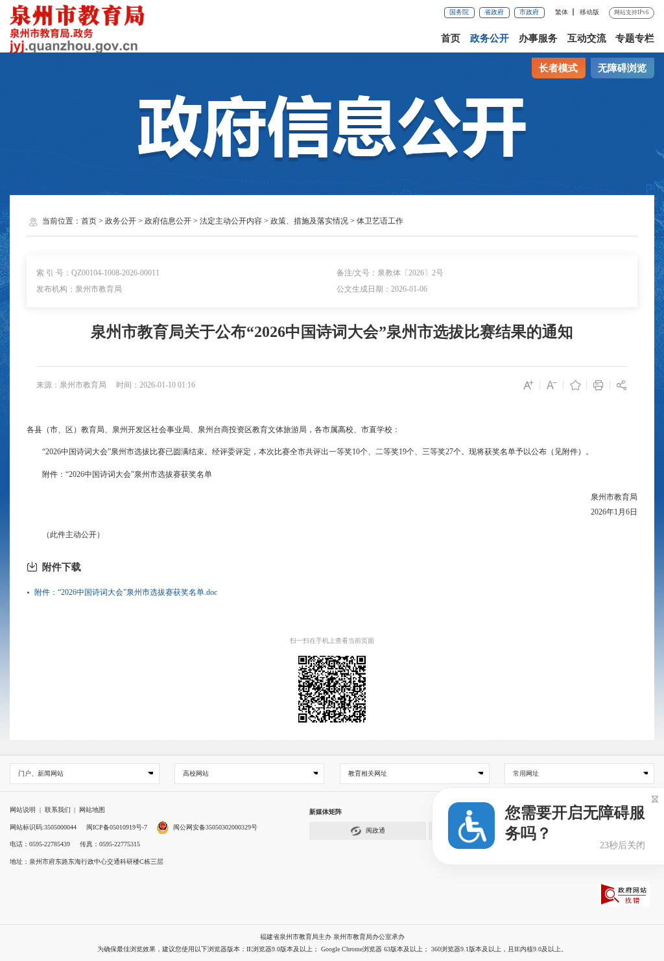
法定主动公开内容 (231, 221)
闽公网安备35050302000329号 (215, 827)
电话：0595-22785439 (40, 844)
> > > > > (242, 221)
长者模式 (558, 68)
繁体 (561, 12)
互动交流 (586, 38)
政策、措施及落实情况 (309, 221)
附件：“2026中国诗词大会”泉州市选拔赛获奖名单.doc (125, 592)
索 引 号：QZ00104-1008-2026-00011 (98, 272)
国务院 (459, 12)
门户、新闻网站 (41, 773)
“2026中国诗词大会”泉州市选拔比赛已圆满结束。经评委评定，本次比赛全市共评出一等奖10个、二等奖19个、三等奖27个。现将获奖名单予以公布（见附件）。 (310, 451)
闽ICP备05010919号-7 (116, 827)
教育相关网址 (367, 773)
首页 (450, 38)
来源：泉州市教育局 (71, 384)
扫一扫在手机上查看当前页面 (332, 640)
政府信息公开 (168, 221)
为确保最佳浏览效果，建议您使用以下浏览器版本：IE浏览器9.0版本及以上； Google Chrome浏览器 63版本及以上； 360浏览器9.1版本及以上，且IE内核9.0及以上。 (332, 949)
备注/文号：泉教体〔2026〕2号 (390, 272)
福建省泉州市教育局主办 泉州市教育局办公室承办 (332, 936)
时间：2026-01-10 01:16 (155, 384)
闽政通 (375, 830)
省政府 (494, 12)
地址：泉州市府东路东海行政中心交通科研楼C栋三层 (86, 861)
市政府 (529, 12)
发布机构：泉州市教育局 (79, 289)
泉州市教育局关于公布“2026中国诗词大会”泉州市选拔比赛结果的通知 (332, 331)
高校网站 (196, 773)
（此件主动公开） (65, 534)
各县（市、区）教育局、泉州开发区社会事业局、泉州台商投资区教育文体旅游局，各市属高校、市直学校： (213, 429)
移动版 (589, 12)
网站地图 (92, 809)
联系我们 (58, 809)
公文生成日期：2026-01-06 (382, 289)
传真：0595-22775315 (110, 844)
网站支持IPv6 (631, 12)
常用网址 (526, 773)
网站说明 (23, 809)
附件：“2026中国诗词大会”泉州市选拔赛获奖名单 (119, 474)
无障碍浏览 (622, 68)
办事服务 (538, 38)
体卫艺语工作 (380, 221)
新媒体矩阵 (325, 811)
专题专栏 (634, 38)
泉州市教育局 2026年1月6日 (614, 504)
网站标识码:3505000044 (43, 827)
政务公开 (489, 38)
